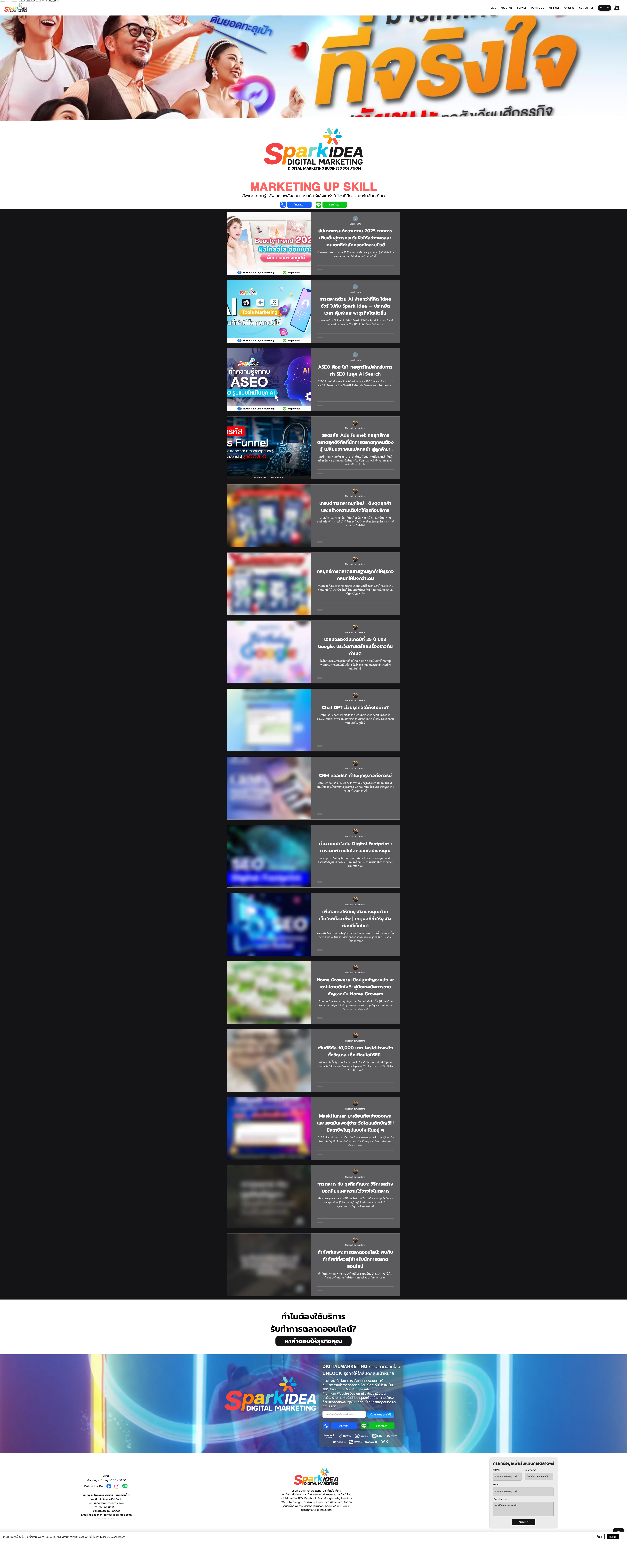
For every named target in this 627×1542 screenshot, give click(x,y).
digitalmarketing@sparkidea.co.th (110, 1515)
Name (496, 1470)
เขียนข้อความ (499, 1499)
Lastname (530, 1470)
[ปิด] (623, 1536)
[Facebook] (109, 1486)
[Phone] (283, 205)
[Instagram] (117, 1486)
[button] (617, 7)
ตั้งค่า (599, 1536)
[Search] (390, 62)
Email (496, 1484)
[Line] (125, 1486)
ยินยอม (612, 1536)
